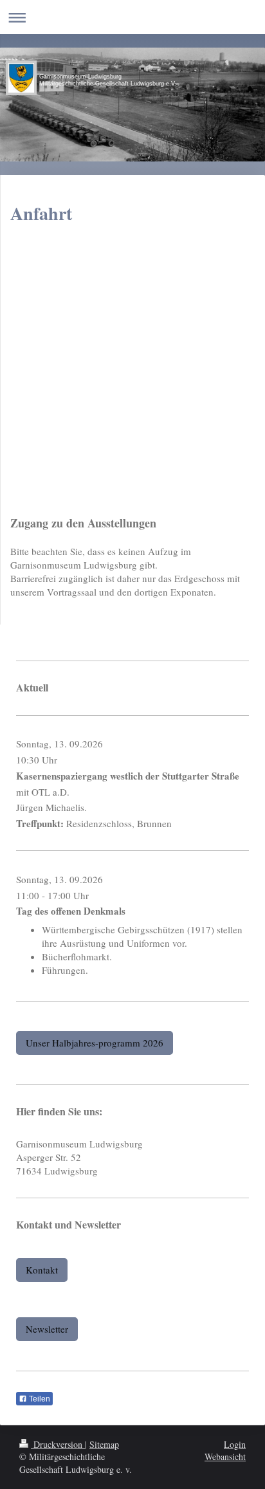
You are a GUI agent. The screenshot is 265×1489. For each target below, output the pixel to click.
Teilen (38, 1398)
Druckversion (58, 1444)
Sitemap (104, 1444)
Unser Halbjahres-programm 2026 (94, 1042)
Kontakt (42, 1269)
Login (235, 1444)
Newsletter (47, 1328)
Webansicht (225, 1456)
